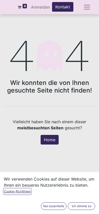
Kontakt (62, 6)
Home (49, 139)
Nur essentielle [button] (53, 206)
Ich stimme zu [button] (81, 206)
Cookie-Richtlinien (17, 191)
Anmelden (40, 7)
